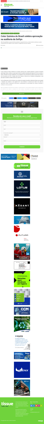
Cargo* (5, 140)
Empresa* (5, 136)
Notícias (11, 33)
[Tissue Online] (9, 5)
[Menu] (1, 5)
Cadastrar (22, 146)
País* (5, 129)
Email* (5, 125)
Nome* (5, 121)
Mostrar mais (21, 93)
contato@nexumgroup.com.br (34, 412)
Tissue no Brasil (16, 33)
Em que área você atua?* (8, 133)
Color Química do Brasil (5, 33)
